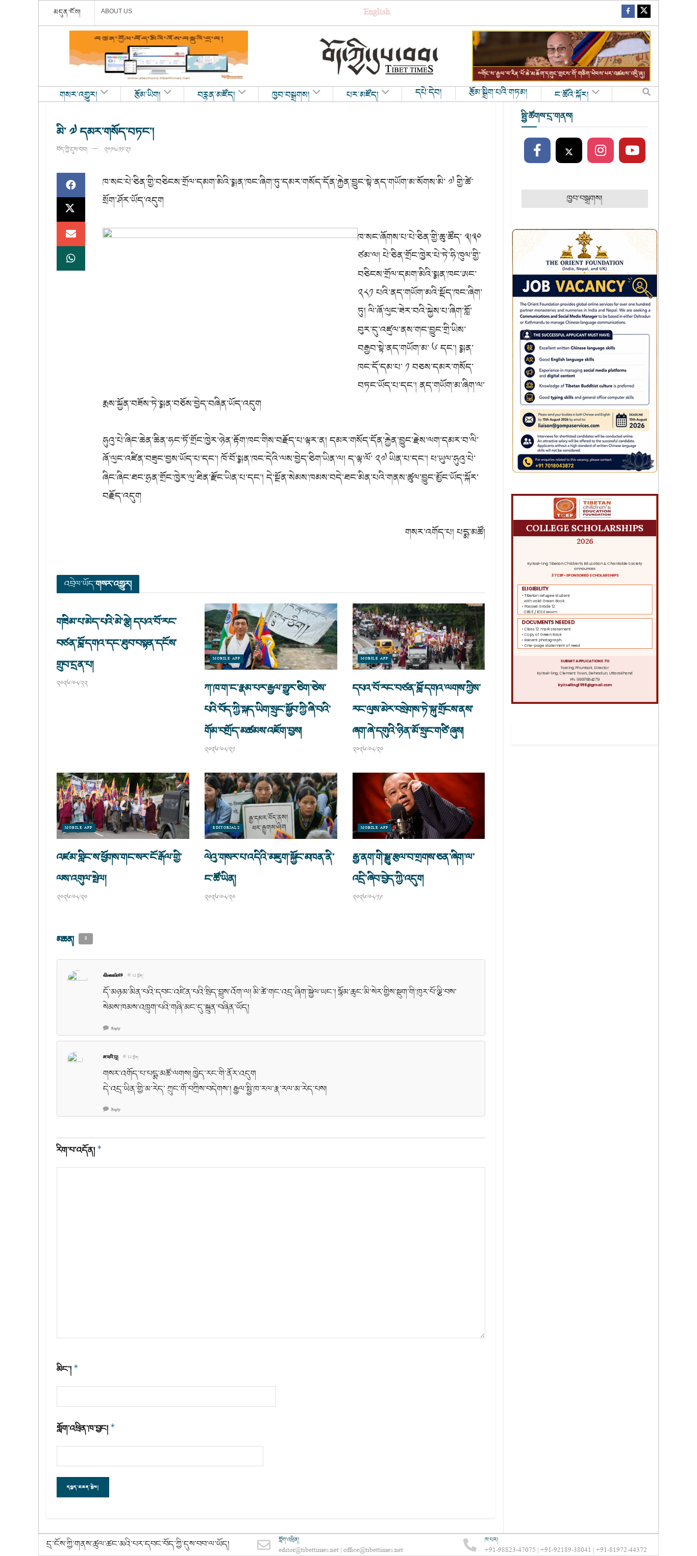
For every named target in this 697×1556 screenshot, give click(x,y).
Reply (115, 1029)
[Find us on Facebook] (628, 13)
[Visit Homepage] (380, 56)
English (377, 13)
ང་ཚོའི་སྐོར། (572, 95)
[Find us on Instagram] (600, 151)
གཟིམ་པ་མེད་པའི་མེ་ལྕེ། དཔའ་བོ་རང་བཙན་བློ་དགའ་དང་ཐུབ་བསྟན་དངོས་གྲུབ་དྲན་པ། (117, 643)
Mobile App (226, 659)
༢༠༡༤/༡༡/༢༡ (117, 149)
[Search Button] (646, 94)
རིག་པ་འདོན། (79, 1150)
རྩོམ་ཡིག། (147, 95)
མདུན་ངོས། (67, 12)
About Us (116, 11)
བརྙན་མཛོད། (216, 95)
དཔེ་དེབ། (428, 92)
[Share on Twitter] (71, 209)
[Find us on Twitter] (644, 13)
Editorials (226, 828)
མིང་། (68, 1369)
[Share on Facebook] (71, 185)
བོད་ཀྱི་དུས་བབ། (72, 149)
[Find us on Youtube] (632, 151)
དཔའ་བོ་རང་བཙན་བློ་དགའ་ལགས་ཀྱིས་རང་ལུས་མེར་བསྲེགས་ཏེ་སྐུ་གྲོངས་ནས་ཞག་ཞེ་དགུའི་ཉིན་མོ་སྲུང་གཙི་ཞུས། (417, 709)
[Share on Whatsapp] (71, 258)
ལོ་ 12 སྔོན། (135, 976)
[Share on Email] (71, 234)
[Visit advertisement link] (158, 56)
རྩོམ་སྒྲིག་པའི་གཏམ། (498, 92)
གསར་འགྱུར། (78, 95)
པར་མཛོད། (362, 95)
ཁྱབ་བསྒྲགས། (291, 95)
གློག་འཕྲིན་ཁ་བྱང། (86, 1428)
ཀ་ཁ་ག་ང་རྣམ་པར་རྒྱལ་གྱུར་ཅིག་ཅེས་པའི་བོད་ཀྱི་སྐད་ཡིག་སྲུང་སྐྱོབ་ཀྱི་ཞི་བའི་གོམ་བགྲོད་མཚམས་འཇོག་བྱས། (268, 709)
